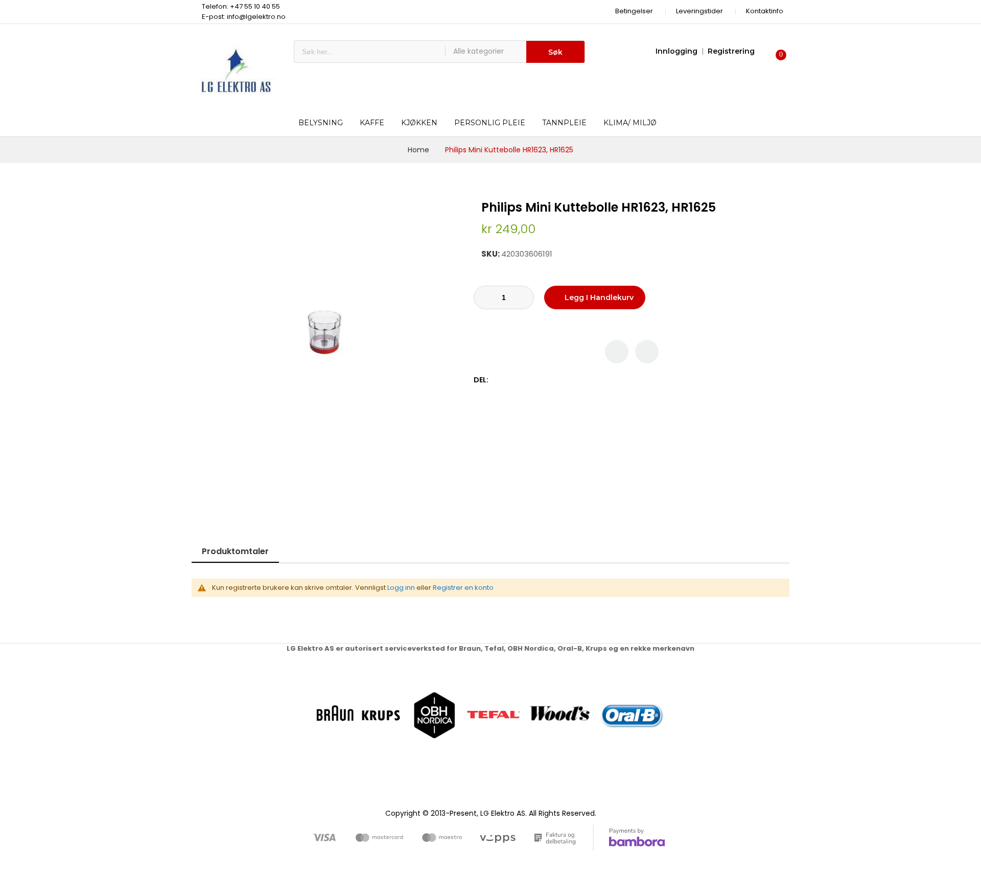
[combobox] (369, 51)
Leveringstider (699, 11)
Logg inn (401, 587)
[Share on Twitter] (508, 380)
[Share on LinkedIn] (541, 380)
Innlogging (676, 51)
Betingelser (634, 11)
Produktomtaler (235, 551)
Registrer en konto (463, 587)
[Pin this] (519, 380)
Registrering (731, 51)
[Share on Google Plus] (530, 380)
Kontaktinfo (764, 11)
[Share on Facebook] (498, 380)
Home (418, 150)
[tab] (235, 551)
